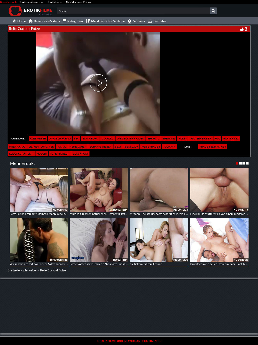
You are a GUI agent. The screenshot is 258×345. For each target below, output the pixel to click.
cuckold (107, 138)
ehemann (169, 138)
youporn (169, 146)
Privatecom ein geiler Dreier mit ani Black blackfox (222, 264)
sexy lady (131, 146)
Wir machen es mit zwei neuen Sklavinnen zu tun (40, 264)
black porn (90, 138)
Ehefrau (153, 138)
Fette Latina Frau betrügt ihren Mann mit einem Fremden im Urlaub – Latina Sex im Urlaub (66, 213)
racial (61, 146)
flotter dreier (201, 138)
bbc (76, 138)
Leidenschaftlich (21, 153)
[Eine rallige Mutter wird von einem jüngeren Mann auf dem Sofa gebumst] (219, 190)
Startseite (14, 270)
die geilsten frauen (130, 138)
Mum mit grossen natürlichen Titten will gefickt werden (104, 213)
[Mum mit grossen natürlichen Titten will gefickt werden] (99, 190)
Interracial (17, 146)
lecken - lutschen (41, 146)
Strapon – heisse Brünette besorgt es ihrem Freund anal (164, 213)
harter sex (231, 138)
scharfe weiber (100, 146)
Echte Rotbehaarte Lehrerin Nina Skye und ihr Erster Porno (107, 264)
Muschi (42, 153)
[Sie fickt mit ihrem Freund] (159, 240)
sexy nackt (80, 153)
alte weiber (38, 138)
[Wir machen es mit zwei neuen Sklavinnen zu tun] (39, 240)
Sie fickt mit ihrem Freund (146, 264)
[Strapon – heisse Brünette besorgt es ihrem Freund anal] (159, 190)
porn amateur (59, 153)
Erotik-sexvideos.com (31, 1)
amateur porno (60, 138)
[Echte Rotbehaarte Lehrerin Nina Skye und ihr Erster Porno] (99, 240)
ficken (182, 138)
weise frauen (150, 146)
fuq (217, 138)
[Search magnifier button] (213, 10)
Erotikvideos (54, 1)
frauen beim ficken (213, 146)
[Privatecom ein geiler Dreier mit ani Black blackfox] (219, 240)
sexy (118, 146)
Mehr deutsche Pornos (78, 1)
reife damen (78, 146)
